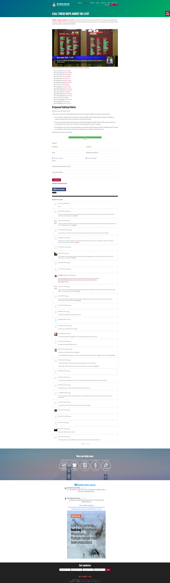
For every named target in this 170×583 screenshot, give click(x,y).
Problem (80, 2)
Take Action (85, 2)
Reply (59, 281)
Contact (96, 579)
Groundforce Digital (84, 581)
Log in (116, 4)
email (74, 581)
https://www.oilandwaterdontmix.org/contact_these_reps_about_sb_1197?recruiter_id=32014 (77, 280)
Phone (53, 160)
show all (76, 215)
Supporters (103, 2)
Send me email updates (58, 158)
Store (116, 2)
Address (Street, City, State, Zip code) (61, 166)
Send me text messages (91, 158)
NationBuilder (98, 581)
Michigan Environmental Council (85, 579)
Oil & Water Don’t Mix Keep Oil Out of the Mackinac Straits (61, 4)
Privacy (93, 579)
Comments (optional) (57, 172)
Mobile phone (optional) (92, 152)
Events (112, 2)
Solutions (92, 2)
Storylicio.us (91, 581)
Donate (112, 4)
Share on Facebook (59, 189)
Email (53, 152)
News (109, 2)
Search (106, 4)
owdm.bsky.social (86, 484)
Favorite (66, 281)
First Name (55, 147)
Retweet (62, 281)
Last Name (88, 147)
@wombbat (60, 275)
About (97, 2)
